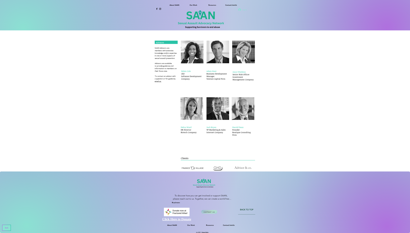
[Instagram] (160, 9)
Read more (176, 203)
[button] (174, 4)
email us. (158, 81)
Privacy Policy (205, 232)
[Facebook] (157, 9)
